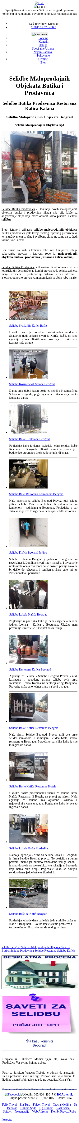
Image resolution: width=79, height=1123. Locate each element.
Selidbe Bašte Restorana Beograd (29, 439)
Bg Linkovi (46, 1108)
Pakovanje (43, 55)
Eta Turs (25, 1104)
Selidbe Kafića (66, 950)
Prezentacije (22, 1111)
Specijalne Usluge (43, 48)
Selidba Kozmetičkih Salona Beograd (32, 384)
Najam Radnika (43, 52)
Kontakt (43, 41)
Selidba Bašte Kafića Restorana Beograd (33, 728)
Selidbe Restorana (45, 950)
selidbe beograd (11, 947)
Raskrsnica (63, 1108)
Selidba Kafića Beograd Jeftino (28, 552)
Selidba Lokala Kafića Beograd (28, 614)
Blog (43, 62)
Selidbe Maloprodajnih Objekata (41, 947)
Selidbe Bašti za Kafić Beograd (28, 913)
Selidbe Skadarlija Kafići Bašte (28, 325)
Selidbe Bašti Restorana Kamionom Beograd (36, 494)
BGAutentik (65, 1094)
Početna (43, 38)
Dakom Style (28, 1108)
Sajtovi (7, 1111)
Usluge (43, 45)
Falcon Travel (41, 1104)
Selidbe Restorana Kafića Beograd (30, 669)
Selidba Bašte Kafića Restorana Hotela (32, 786)
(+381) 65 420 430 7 (43, 27)
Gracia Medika (62, 1104)
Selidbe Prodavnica (22, 950)
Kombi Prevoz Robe (63, 1111)
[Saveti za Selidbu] (39, 1034)
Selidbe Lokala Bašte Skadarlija (28, 848)
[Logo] (39, 3)
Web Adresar (40, 1111)
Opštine (43, 59)
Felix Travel (9, 1104)
